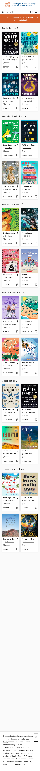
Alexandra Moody (10, 324)
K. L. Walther (27, 324)
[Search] (3, 12)
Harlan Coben (9, 101)
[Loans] (32, 12)
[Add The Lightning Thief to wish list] (35, 243)
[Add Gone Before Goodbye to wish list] (17, 108)
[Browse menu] (36, 11)
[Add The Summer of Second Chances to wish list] (35, 331)
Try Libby (8, 17)
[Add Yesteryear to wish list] (17, 461)
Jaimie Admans (10, 500)
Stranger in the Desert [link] (9, 539)
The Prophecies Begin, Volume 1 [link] (9, 233)
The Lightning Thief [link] (28, 233)
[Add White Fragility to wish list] (17, 67)
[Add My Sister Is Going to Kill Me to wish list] (35, 155)
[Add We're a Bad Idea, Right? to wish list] (17, 373)
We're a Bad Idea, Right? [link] (9, 363)
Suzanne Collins (28, 101)
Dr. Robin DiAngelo (11, 60)
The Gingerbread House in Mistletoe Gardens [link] (9, 498)
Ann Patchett (27, 454)
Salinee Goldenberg (29, 542)
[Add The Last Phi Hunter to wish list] (35, 549)
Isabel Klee (8, 148)
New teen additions (12, 292)
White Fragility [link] (8, 57)
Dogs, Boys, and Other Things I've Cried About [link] (9, 145)
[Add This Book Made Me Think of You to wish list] (35, 196)
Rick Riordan (27, 236)
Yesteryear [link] (7, 451)
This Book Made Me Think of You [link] (28, 186)
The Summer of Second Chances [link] (28, 321)
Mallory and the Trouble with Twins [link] (28, 275)
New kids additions (12, 204)
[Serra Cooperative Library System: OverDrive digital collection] (20, 4)
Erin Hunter (8, 236)
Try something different (14, 469)
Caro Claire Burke (10, 454)
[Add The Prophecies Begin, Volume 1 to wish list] (17, 243)
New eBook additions (13, 116)
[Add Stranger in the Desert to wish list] (17, 549)
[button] (17, 56)
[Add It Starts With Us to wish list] (35, 67)
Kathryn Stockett (10, 412)
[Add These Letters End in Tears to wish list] (35, 508)
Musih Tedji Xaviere (29, 500)
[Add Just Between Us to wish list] (35, 373)
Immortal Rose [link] (8, 186)
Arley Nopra (27, 277)
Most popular (9, 380)
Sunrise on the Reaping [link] (28, 98)
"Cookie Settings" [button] (18, 756)
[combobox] (15, 12)
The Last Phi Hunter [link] (28, 539)
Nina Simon (27, 148)
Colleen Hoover (28, 60)
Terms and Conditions (11, 739)
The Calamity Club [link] (9, 410)
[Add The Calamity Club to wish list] (17, 419)
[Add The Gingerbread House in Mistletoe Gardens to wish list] (17, 508)
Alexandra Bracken (11, 189)
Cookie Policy (19, 764)
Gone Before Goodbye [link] (9, 98)
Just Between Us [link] (28, 363)
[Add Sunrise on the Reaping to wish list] (35, 108)
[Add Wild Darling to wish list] (17, 331)
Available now (9, 28)
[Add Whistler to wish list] (35, 461)
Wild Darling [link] (7, 321)
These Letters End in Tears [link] (28, 498)
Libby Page (26, 189)
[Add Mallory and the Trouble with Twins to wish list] (35, 284)
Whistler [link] (25, 451)
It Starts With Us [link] (28, 57)
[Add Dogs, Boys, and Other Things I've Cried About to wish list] (17, 155)
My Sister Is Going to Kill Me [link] (28, 145)
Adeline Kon (27, 365)
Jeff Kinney (8, 277)
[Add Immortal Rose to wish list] (17, 196)
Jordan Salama (9, 542)
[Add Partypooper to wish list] (17, 284)
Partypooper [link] (7, 275)
